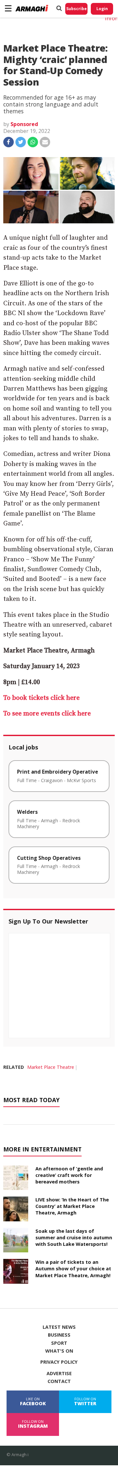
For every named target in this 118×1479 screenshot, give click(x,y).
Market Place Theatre (50, 1067)
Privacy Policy (59, 1362)
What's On (59, 1351)
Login (102, 8)
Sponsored (24, 124)
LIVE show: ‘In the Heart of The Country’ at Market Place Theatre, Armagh (72, 1206)
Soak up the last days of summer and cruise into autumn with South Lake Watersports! (73, 1237)
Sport (59, 1343)
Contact (59, 1381)
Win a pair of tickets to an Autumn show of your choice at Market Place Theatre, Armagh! (73, 1268)
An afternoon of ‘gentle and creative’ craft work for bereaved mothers (69, 1175)
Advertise (59, 1373)
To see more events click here (47, 714)
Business (59, 1335)
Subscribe (76, 8)
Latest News (59, 1327)
